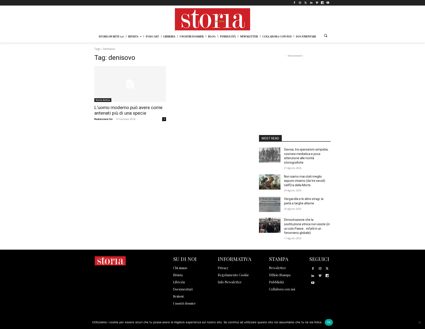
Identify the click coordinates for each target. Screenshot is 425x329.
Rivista (178, 275)
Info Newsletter (230, 282)
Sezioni (178, 296)
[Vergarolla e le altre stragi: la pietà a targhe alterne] (269, 204)
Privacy (223, 268)
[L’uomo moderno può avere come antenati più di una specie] (130, 84)
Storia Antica (103, 100)
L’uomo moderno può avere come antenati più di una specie (128, 110)
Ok (329, 322)
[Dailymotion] (322, 3)
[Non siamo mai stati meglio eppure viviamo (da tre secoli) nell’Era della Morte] (269, 182)
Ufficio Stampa (279, 275)
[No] (419, 322)
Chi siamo (180, 268)
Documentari (183, 289)
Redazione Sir (103, 119)
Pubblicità (276, 282)
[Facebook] (294, 3)
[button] (326, 35)
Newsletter (277, 268)
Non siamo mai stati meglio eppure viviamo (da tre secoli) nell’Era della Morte (304, 181)
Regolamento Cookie (233, 275)
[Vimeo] (316, 3)
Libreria (179, 282)
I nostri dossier (184, 303)
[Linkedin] (311, 3)
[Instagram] (300, 3)
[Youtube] (328, 3)
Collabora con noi (282, 289)
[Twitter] (305, 3)
